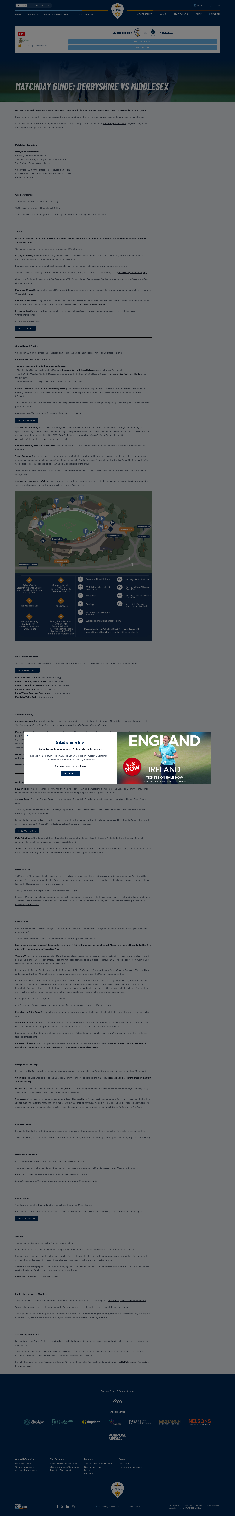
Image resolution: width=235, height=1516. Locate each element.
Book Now (70, 773)
